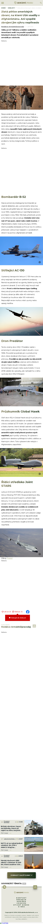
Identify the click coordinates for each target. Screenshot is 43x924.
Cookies (21, 903)
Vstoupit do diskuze (18, 618)
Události (11, 8)
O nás (21, 907)
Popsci (10, 558)
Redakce (21, 899)
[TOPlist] (4, 923)
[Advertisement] (21, 63)
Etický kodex (21, 905)
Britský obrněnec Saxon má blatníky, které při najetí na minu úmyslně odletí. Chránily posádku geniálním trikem (11, 830)
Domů (3, 8)
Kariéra (21, 901)
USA (24, 883)
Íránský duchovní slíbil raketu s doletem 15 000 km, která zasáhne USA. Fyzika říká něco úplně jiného (11, 865)
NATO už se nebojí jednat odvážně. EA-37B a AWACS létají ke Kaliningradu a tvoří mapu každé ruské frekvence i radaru (11, 848)
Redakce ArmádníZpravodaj (12, 26)
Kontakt (21, 898)
